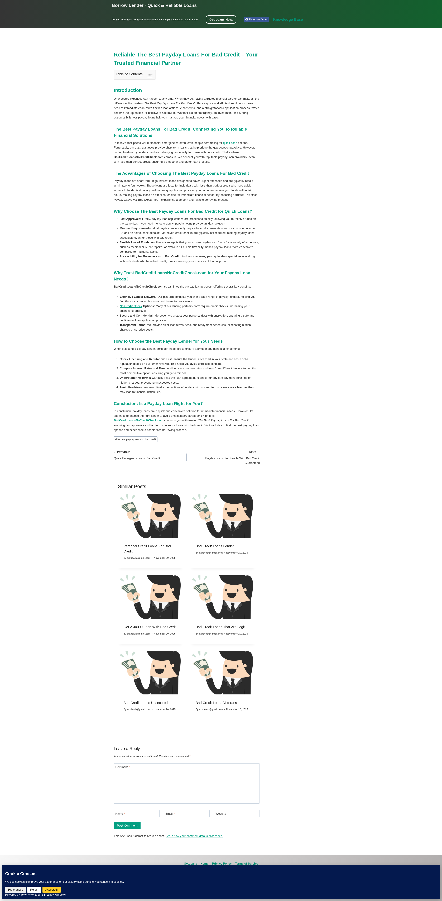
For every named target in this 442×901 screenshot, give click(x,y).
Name (120, 813)
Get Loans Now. (221, 19)
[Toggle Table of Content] (148, 75)
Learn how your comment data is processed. (194, 836)
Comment (122, 767)
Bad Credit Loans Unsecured (145, 702)
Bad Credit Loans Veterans (216, 702)
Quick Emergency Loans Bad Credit (137, 455)
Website (220, 813)
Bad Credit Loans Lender (215, 546)
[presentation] (150, 516)
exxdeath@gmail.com (138, 558)
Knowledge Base (288, 19)
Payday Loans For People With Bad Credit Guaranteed (232, 458)
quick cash (230, 143)
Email (170, 813)
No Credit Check (131, 306)
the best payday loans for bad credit (135, 439)
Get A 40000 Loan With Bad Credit (149, 627)
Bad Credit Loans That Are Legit (220, 627)
